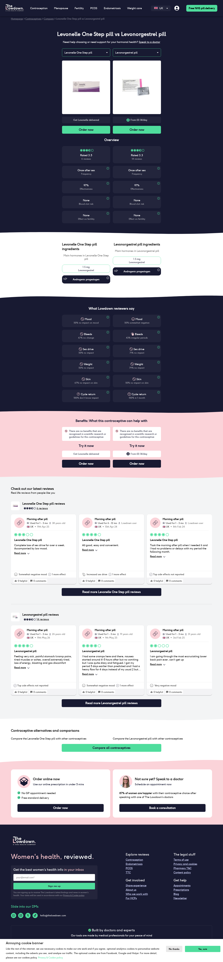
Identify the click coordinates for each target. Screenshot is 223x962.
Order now (86, 130)
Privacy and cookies (185, 864)
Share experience (136, 885)
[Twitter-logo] (28, 915)
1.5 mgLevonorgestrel (86, 269)
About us (131, 889)
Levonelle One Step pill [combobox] (78, 52)
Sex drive (88, 349)
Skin (88, 379)
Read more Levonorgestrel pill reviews (111, 703)
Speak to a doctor (149, 42)
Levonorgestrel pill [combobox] (126, 52)
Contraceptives (33, 18)
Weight (88, 364)
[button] (86, 246)
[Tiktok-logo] (35, 915)
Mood (88, 319)
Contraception (134, 859)
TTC (128, 872)
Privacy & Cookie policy (73, 895)
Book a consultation (162, 808)
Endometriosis (134, 864)
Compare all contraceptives (111, 748)
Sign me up (54, 886)
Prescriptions (181, 889)
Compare (49, 18)
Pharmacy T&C (182, 868)
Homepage (17, 18)
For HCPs (131, 898)
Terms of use (181, 859)
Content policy (182, 872)
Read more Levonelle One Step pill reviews (111, 592)
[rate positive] (16, 581)
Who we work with (137, 894)
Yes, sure (202, 949)
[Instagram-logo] (20, 915)
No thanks (174, 949)
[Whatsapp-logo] (13, 915)
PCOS (129, 868)
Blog (176, 894)
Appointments (182, 885)
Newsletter (180, 898)
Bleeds (88, 334)
